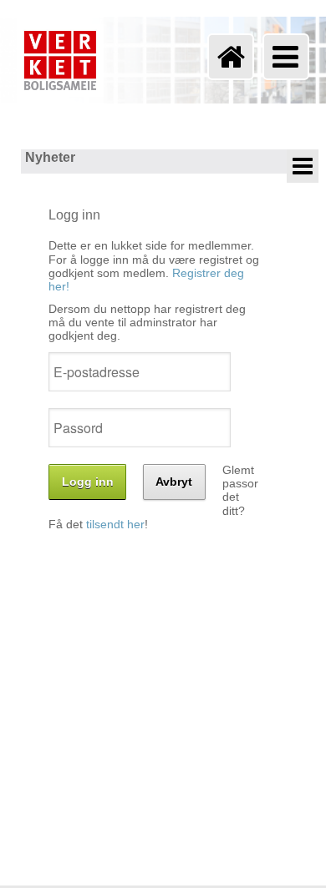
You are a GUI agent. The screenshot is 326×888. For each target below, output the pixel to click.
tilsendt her (115, 524)
